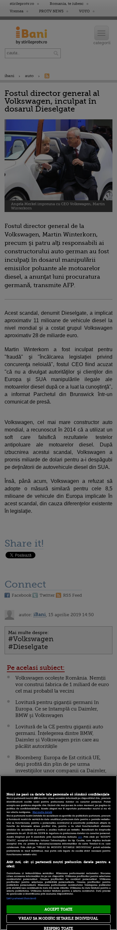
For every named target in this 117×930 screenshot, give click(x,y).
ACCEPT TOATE (58, 909)
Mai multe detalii (42, 812)
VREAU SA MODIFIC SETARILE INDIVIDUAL (58, 918)
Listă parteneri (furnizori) (21, 898)
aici (80, 837)
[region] (58, 852)
